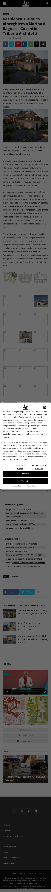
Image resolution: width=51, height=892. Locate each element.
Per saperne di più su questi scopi (39, 467)
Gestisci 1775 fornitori (20, 467)
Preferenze (25, 481)
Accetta (25, 473)
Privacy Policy (31, 486)
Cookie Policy (17, 486)
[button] (44, 407)
